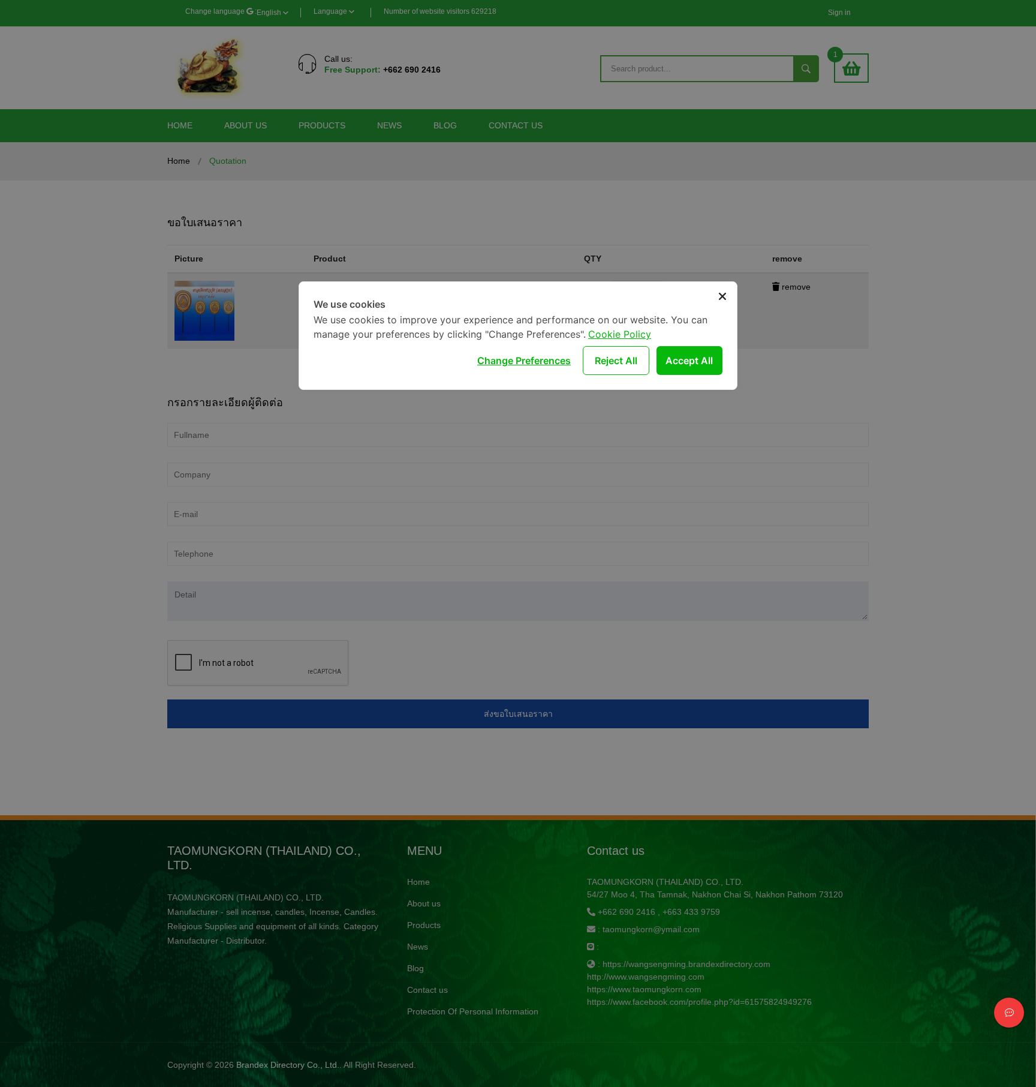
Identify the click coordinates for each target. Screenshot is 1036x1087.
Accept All (689, 361)
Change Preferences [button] (524, 361)
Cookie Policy (619, 334)
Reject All (616, 361)
